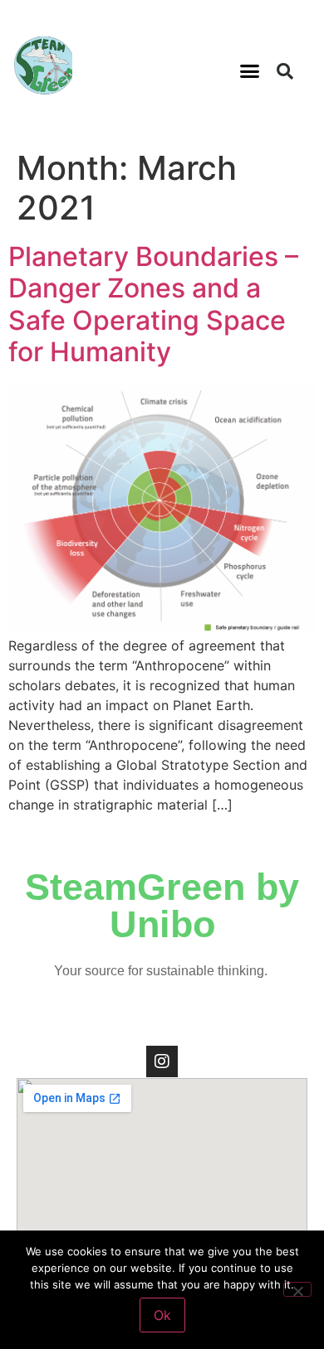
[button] (250, 71)
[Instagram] (162, 1061)
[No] (297, 1289)
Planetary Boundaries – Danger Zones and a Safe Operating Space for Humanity (153, 304)
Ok (162, 1315)
